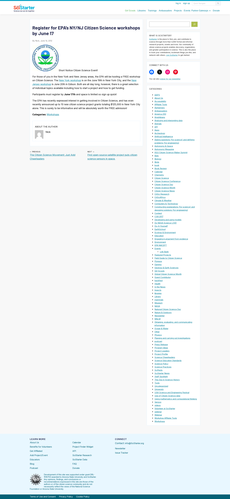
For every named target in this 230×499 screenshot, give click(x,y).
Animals (158, 123)
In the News (160, 287)
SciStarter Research (82, 455)
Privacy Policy (66, 496)
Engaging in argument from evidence (171, 239)
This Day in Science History (167, 379)
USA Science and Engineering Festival (172, 392)
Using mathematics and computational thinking (176, 399)
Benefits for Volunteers (41, 447)
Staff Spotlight (161, 376)
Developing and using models (168, 219)
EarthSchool (160, 229)
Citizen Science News (165, 191)
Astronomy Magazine (164, 149)
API (156, 127)
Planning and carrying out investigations (172, 338)
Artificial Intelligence (164, 136)
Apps (157, 130)
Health (157, 283)
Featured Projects (163, 255)
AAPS (157, 95)
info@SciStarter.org (134, 443)
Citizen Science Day (164, 184)
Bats (157, 155)
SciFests (159, 370)
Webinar (158, 415)
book (157, 165)
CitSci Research (162, 194)
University (159, 389)
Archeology (160, 133)
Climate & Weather (163, 200)
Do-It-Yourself (161, 226)
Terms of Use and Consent (43, 496)
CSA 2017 (159, 216)
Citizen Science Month (165, 187)
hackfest (159, 280)
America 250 (160, 114)
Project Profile (161, 354)
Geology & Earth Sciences (166, 267)
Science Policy (161, 363)
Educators (35, 459)
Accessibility (160, 101)
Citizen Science (162, 178)
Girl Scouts (160, 271)
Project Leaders (162, 351)
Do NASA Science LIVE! (166, 223)
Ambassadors (161, 111)
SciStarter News (162, 373)
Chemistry (159, 175)
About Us (159, 98)
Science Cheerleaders (165, 357)
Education (159, 235)
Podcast (34, 468)
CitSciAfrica (160, 197)
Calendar (159, 171)
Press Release (161, 344)
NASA (157, 306)
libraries (158, 293)
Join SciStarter (172, 55)
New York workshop (70, 80)
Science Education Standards (168, 360)
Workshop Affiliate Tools (166, 418)
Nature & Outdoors (163, 312)
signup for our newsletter (170, 79)
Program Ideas (161, 347)
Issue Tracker (121, 453)
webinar (158, 411)
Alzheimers (160, 107)
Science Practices (163, 367)
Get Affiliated (36, 451)
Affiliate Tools (161, 104)
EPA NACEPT (161, 245)
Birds (157, 162)
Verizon (158, 402)
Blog (32, 464)
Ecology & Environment (165, 232)
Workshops (53, 114)
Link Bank (164, 251)
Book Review (161, 168)
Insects (158, 290)
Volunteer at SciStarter (165, 408)
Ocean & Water (161, 328)
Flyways (158, 261)
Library (158, 296)
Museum (159, 303)
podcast (158, 341)
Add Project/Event (39, 455)
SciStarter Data (79, 459)
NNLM (158, 319)
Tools (157, 383)
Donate (76, 468)
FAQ (74, 464)
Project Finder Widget (82, 447)
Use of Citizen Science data (167, 395)
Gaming (158, 264)
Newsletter (160, 315)
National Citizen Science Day (168, 309)
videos (158, 405)
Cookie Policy (82, 496)
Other (157, 331)
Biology (158, 159)
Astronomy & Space (164, 146)
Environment (160, 242)
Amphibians (160, 117)
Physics (158, 335)
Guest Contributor (163, 277)
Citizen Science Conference (167, 181)
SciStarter (153, 39)
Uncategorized (161, 386)
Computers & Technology (166, 203)
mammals (159, 299)
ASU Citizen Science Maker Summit (171, 152)
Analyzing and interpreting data (168, 120)
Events (158, 248)
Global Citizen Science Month (168, 274)
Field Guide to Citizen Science (168, 258)
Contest (158, 213)
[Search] (194, 24)
